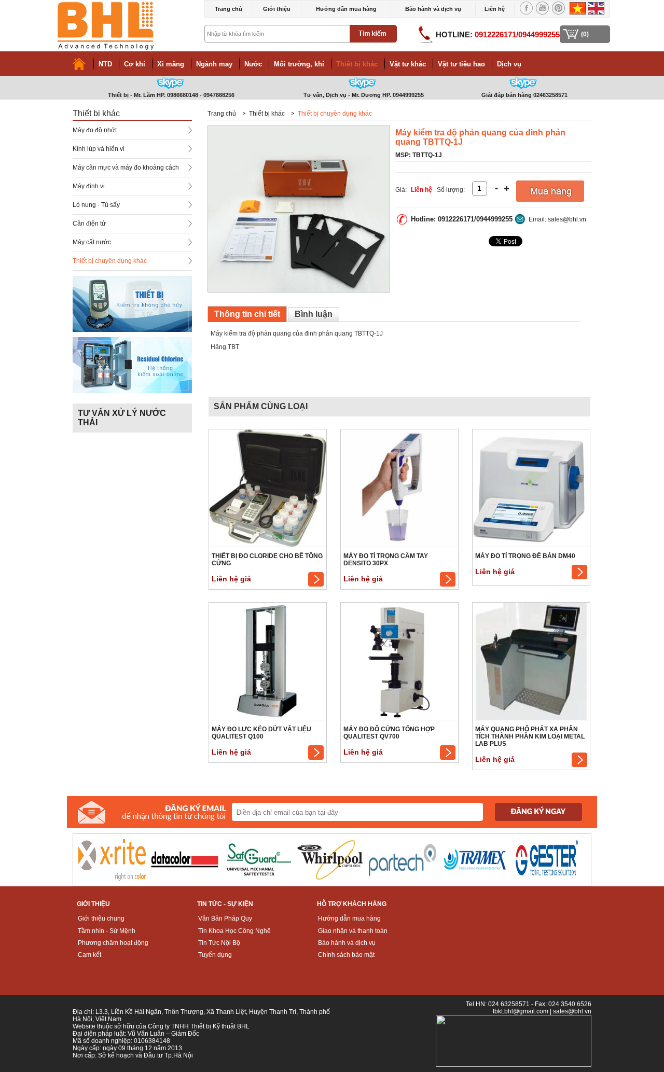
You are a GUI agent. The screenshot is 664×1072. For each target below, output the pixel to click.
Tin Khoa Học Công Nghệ (234, 931)
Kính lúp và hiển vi (99, 148)
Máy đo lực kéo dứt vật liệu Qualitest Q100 (261, 733)
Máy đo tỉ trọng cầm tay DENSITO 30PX (385, 559)
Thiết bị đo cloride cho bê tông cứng (267, 559)
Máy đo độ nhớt (95, 130)
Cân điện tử (89, 223)
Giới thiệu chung (101, 918)
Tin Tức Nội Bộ (219, 942)
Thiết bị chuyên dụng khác (110, 260)
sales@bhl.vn (567, 219)
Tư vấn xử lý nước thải (122, 418)
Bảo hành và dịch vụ (433, 9)
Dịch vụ (509, 64)
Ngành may (214, 64)
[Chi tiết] (316, 584)
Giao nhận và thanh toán (353, 931)
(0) (585, 34)
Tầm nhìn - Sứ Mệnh (106, 931)
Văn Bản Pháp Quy (225, 918)
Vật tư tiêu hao (461, 64)
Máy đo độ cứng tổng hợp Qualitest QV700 (389, 733)
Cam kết (89, 954)
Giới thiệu (276, 9)
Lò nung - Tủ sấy (96, 204)
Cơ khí (134, 64)
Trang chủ (228, 9)
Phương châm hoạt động (113, 942)
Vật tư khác (408, 64)
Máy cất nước (92, 242)
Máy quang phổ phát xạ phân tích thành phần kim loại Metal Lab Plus (530, 736)
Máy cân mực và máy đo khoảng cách (126, 167)
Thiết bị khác (357, 64)
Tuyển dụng (215, 954)
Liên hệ (495, 9)
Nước (253, 64)
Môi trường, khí (299, 64)
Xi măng (170, 64)
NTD (105, 64)
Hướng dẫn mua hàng (346, 9)
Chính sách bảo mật (346, 954)
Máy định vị (89, 186)
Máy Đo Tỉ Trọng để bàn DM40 (525, 556)
